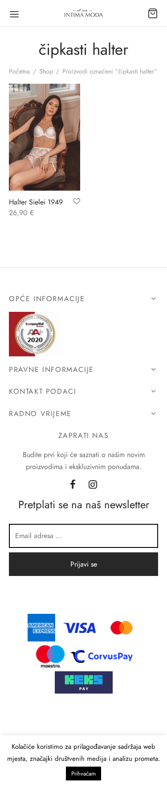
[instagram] (93, 485)
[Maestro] (50, 655)
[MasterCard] (122, 627)
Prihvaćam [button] (83, 773)
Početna (19, 71)
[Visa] (80, 627)
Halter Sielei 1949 (36, 202)
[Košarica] (152, 13)
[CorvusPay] (103, 655)
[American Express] (41, 627)
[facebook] (72, 485)
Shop (46, 71)
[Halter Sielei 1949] (44, 137)
